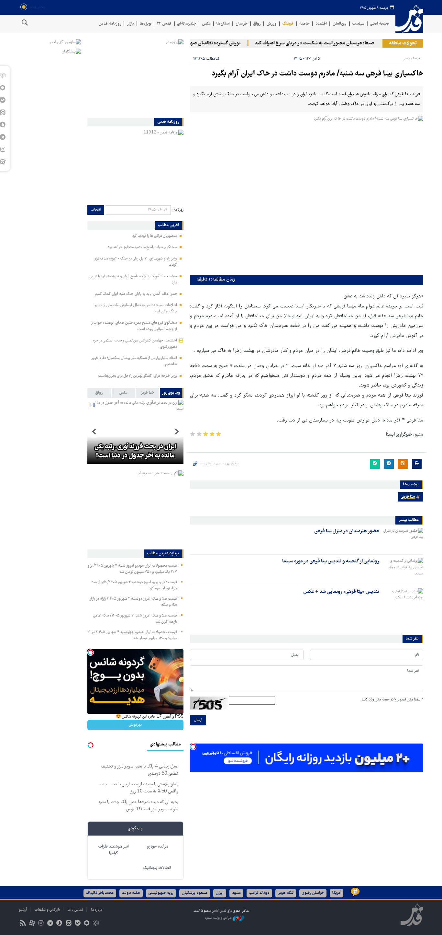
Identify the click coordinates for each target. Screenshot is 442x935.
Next (93, 431)
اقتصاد (321, 23)
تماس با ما (75, 910)
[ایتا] (68, 924)
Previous (177, 431)
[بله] (77, 924)
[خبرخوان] (23, 924)
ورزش (271, 23)
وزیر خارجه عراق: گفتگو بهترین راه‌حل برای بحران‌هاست (137, 376)
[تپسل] (193, 747)
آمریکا (336, 893)
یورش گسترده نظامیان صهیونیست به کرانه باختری (205, 43)
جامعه (304, 23)
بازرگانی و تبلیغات (47, 910)
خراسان (242, 23)
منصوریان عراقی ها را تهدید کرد (154, 236)
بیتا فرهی (408, 497)
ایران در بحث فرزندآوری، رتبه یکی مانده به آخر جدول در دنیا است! (135, 452)
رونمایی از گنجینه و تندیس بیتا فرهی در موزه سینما (330, 561)
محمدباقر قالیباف (100, 893)
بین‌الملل (340, 23)
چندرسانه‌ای (186, 23)
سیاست (358, 23)
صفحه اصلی (379, 23)
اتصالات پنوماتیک (157, 868)
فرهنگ (287, 23)
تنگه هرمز (285, 893)
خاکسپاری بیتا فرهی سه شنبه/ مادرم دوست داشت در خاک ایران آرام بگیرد (317, 74)
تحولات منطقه (403, 43)
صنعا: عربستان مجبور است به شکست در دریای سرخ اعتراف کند (325, 43)
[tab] (171, 393)
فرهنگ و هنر (411, 58)
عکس (206, 23)
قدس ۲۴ (164, 23)
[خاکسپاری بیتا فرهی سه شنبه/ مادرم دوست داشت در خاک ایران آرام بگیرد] (306, 193)
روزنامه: (177, 210)
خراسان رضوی (313, 893)
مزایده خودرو (157, 847)
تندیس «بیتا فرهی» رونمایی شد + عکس (341, 591)
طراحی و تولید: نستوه (218, 918)
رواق (256, 23)
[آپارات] (32, 924)
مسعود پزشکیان (194, 893)
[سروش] (59, 924)
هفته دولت (131, 893)
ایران (220, 893)
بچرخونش (135, 725)
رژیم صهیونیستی (161, 893)
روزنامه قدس (109, 23)
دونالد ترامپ (259, 893)
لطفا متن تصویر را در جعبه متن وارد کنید (392, 699)
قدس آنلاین (409, 19)
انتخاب (96, 210)
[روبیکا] (96, 924)
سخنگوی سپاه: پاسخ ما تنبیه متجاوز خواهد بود (142, 247)
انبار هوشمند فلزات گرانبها (113, 850)
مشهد (236, 893)
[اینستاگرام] (41, 924)
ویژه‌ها (145, 23)
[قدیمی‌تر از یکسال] (402, 539)
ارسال (198, 720)
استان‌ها (223, 23)
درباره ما (96, 910)
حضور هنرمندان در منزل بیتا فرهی (346, 531)
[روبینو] (87, 924)
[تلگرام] (50, 924)
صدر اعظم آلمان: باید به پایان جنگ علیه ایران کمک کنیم (136, 294)
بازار (130, 23)
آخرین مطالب (168, 225)
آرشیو (23, 910)
